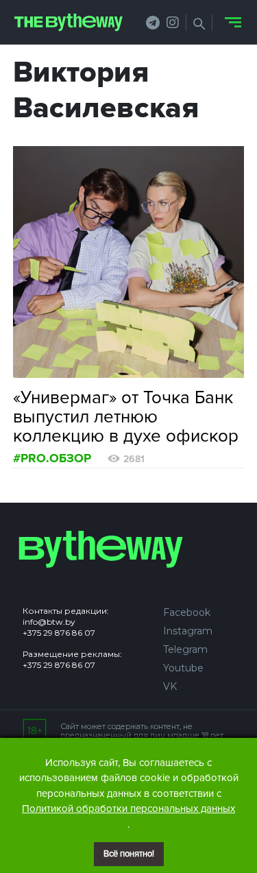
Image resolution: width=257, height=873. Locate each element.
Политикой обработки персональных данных (128, 808)
